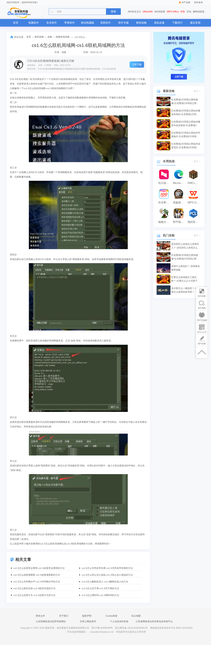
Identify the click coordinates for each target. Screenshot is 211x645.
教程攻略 (141, 22)
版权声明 (86, 616)
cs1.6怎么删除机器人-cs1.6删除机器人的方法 (105, 581)
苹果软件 (69, 22)
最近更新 (195, 22)
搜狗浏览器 (198, 11)
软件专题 (123, 22)
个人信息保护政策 (119, 621)
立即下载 (136, 64)
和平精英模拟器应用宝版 (179, 222)
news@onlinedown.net (102, 631)
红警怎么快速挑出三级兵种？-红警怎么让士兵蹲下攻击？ (185, 279)
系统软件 (105, 22)
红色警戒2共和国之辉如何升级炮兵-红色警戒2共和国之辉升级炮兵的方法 (185, 134)
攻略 (49, 36)
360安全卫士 (134, 11)
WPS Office (173, 11)
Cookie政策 (111, 616)
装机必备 (159, 22)
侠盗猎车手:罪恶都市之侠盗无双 (179, 202)
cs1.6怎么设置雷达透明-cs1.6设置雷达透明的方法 (39, 568)
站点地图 (136, 616)
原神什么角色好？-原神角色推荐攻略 (185, 268)
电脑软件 (33, 22)
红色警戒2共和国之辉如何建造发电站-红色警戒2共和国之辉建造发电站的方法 (185, 112)
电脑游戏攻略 (63, 36)
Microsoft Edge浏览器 (179, 183)
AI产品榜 (186, 2)
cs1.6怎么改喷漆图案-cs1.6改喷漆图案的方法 (36, 575)
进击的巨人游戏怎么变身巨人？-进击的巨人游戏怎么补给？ (185, 246)
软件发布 (198, 2)
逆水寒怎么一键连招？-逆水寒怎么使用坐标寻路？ (185, 290)
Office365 (148, 11)
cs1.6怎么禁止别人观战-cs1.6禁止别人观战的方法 (107, 575)
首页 (15, 22)
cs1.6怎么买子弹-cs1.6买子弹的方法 (100, 588)
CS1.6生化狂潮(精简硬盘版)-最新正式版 (50, 60)
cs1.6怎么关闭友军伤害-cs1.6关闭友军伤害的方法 (107, 568)
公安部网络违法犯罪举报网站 (51, 621)
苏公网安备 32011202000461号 (131, 628)
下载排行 (177, 22)
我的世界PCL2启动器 (194, 222)
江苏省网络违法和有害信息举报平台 (154, 621)
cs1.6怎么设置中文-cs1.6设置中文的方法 (34, 595)
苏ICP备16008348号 (102, 628)
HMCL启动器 (194, 183)
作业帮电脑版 (164, 202)
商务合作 (40, 616)
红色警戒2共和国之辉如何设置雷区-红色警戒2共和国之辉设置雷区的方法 (185, 145)
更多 (196, 91)
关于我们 (63, 616)
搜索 (113, 11)
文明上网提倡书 (88, 621)
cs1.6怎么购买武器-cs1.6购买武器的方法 (34, 588)
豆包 (189, 11)
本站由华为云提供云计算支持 (131, 631)
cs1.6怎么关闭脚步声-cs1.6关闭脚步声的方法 (36, 581)
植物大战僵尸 (164, 222)
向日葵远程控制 (164, 183)
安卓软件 (51, 22)
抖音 (182, 11)
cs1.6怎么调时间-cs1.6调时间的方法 (100, 595)
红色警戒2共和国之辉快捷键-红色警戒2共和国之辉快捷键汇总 (185, 101)
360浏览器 (159, 11)
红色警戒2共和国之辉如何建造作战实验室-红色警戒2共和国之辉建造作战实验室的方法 (185, 123)
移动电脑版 (87, 22)
